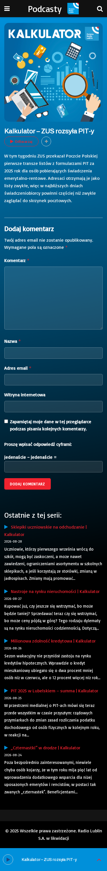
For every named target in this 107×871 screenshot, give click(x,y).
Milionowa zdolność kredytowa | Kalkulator (52, 641)
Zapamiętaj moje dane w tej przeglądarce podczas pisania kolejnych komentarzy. (50, 425)
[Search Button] (100, 8)
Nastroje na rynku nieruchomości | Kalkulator (54, 591)
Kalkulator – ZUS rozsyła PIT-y (49, 860)
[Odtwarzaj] (8, 859)
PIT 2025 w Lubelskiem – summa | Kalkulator (53, 690)
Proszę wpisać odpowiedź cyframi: (38, 444)
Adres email (18, 368)
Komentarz (17, 260)
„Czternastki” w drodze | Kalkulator (44, 747)
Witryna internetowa (24, 394)
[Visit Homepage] (73, 8)
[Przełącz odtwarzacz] (99, 859)
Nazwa (12, 341)
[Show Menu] (7, 8)
